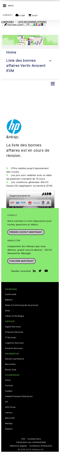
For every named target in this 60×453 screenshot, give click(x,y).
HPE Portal (10, 407)
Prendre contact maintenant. (26, 232)
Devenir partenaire (14, 359)
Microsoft (10, 418)
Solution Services (14, 348)
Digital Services (13, 327)
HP (6, 402)
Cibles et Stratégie (14, 316)
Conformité (10, 294)
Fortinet (9, 386)
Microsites (10, 364)
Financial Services (14, 332)
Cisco (8, 380)
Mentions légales (18, 446)
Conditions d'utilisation (40, 446)
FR (28, 24)
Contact (7, 15)
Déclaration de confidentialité (31, 442)
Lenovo (9, 413)
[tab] (30, 79)
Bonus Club (10, 370)
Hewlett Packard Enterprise (19, 396)
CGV (23, 439)
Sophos (9, 429)
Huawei (8, 391)
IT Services (10, 337)
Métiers (9, 300)
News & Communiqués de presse (21, 305)
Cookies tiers (34, 439)
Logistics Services (14, 343)
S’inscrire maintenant (21, 261)
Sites (7, 311)
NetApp (9, 423)
